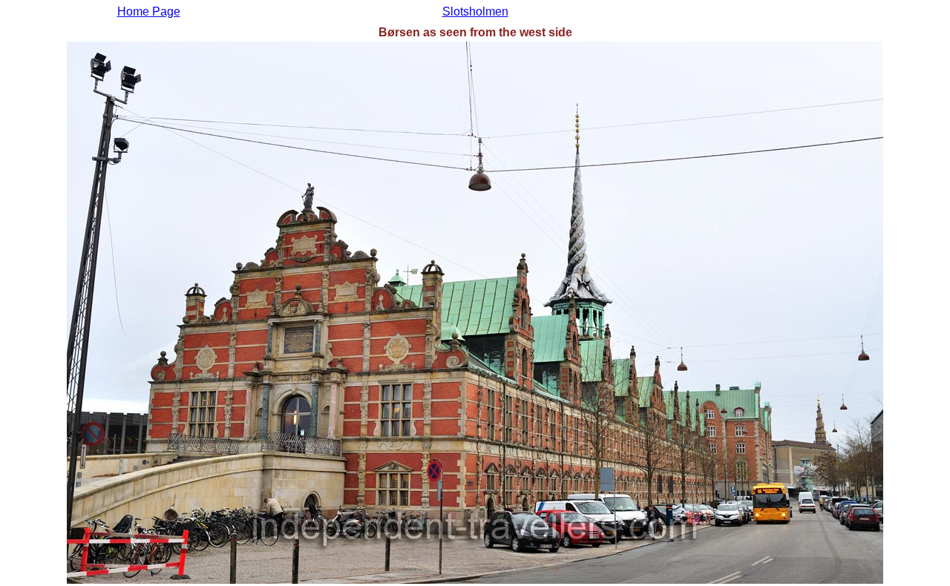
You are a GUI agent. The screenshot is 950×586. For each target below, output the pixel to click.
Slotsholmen (475, 11)
